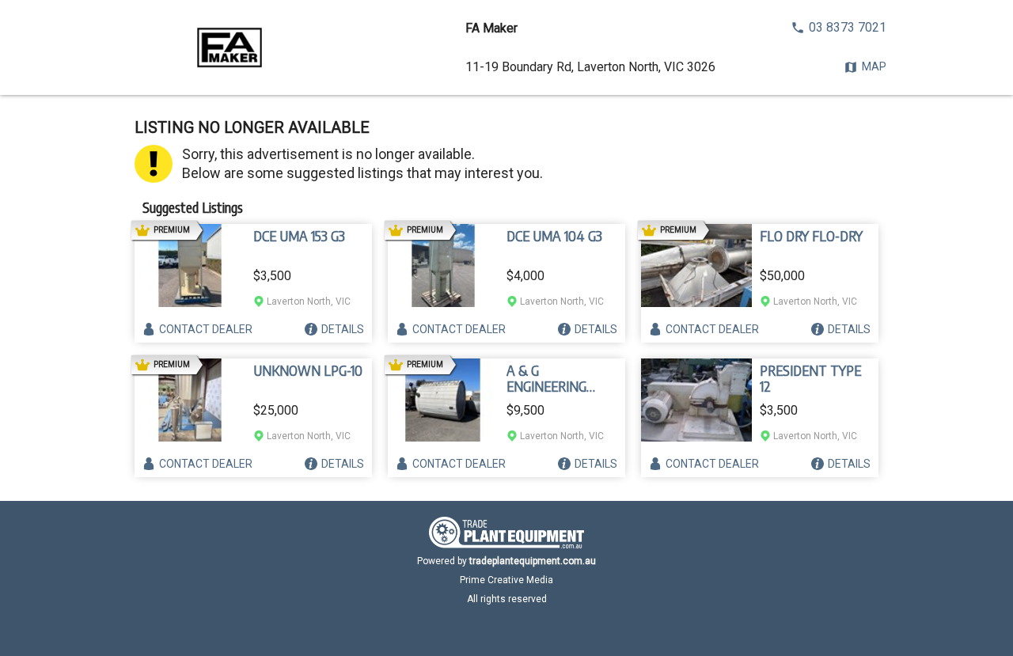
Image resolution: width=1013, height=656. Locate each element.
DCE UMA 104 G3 (554, 236)
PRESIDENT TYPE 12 (810, 378)
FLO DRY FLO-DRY (811, 236)
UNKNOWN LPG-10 (307, 370)
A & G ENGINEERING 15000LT (546, 378)
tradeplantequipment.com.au (532, 561)
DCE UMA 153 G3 (299, 236)
